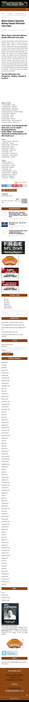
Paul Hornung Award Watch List (9, 332)
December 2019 (6, 521)
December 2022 (6, 456)
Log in (3, 592)
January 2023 (5, 453)
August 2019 (5, 529)
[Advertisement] (14, 91)
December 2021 (6, 482)
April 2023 (4, 446)
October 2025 (5, 383)
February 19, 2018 (7, 30)
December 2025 (6, 378)
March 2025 (5, 393)
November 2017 (6, 581)
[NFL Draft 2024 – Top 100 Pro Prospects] (5, 224)
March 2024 (5, 420)
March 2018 (5, 571)
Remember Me (7, 352)
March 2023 (5, 448)
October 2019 (5, 527)
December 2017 (6, 579)
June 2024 (4, 412)
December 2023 (6, 427)
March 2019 (5, 540)
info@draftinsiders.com (14, 691)
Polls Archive (5, 664)
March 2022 (5, 474)
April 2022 (4, 472)
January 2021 (5, 506)
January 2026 (5, 375)
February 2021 (5, 503)
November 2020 (6, 508)
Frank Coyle (16, 30)
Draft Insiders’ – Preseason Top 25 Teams (12, 322)
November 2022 (6, 459)
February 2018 (5, 574)
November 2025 (6, 380)
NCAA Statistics (7, 306)
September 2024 (6, 409)
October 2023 (5, 433)
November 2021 (6, 485)
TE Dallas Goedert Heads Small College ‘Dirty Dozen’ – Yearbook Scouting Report (18, 232)
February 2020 (5, 516)
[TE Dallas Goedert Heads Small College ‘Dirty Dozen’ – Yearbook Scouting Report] (5, 232)
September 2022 (6, 464)
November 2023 (6, 430)
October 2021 (5, 487)
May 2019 (4, 534)
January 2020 (5, 519)
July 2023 (4, 440)
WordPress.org (5, 600)
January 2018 (5, 576)
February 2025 (5, 396)
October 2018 (5, 553)
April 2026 (4, 367)
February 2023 (5, 451)
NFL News (9, 14)
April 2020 (4, 511)
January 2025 (5, 399)
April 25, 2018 (12, 218)
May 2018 (4, 566)
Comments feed (6, 597)
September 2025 (6, 386)
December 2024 (6, 401)
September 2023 (6, 435)
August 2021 (5, 493)
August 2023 (5, 438)
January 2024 (5, 425)
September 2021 (6, 490)
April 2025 (4, 391)
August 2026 (5, 362)
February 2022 (5, 477)
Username (4, 346)
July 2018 (4, 560)
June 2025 (4, 388)
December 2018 (6, 547)
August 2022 (5, 467)
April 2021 (4, 498)
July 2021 (4, 495)
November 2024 (6, 404)
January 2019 (5, 545)
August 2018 (5, 558)
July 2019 (4, 532)
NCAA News (7, 304)
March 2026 (5, 370)
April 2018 (4, 568)
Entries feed (5, 595)
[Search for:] (14, 313)
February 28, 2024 (13, 226)
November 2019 (6, 524)
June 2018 (4, 563)
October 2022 (5, 461)
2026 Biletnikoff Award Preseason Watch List (13, 325)
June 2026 (4, 365)
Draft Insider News (10, 190)
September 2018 (6, 555)
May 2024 (4, 414)
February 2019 (5, 542)
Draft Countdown (8, 307)
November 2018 (6, 550)
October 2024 (5, 406)
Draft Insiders (20, 218)
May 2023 (4, 443)
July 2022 (4, 469)
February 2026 (5, 373)
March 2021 (5, 500)
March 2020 (5, 513)
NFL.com (6, 299)
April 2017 (4, 584)
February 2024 (5, 422)
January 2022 (5, 480)
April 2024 (4, 417)
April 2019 (4, 537)
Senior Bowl (7, 302)
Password (4, 350)
